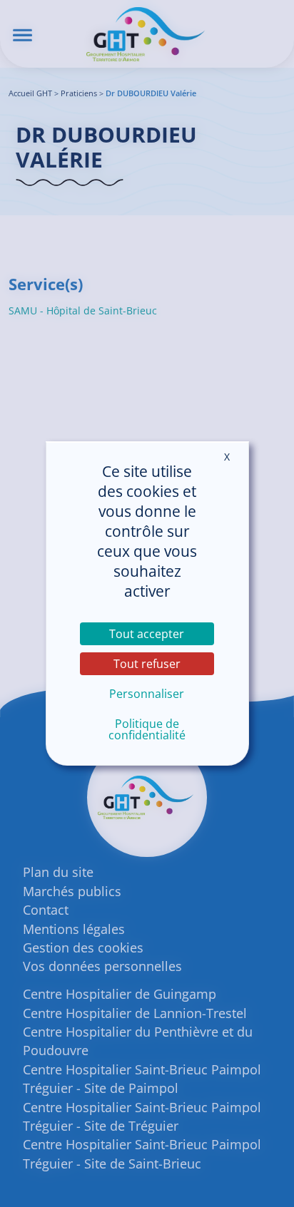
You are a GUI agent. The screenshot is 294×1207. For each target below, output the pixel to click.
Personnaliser (146, 694)
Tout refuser (147, 664)
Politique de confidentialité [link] (147, 729)
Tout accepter (146, 634)
